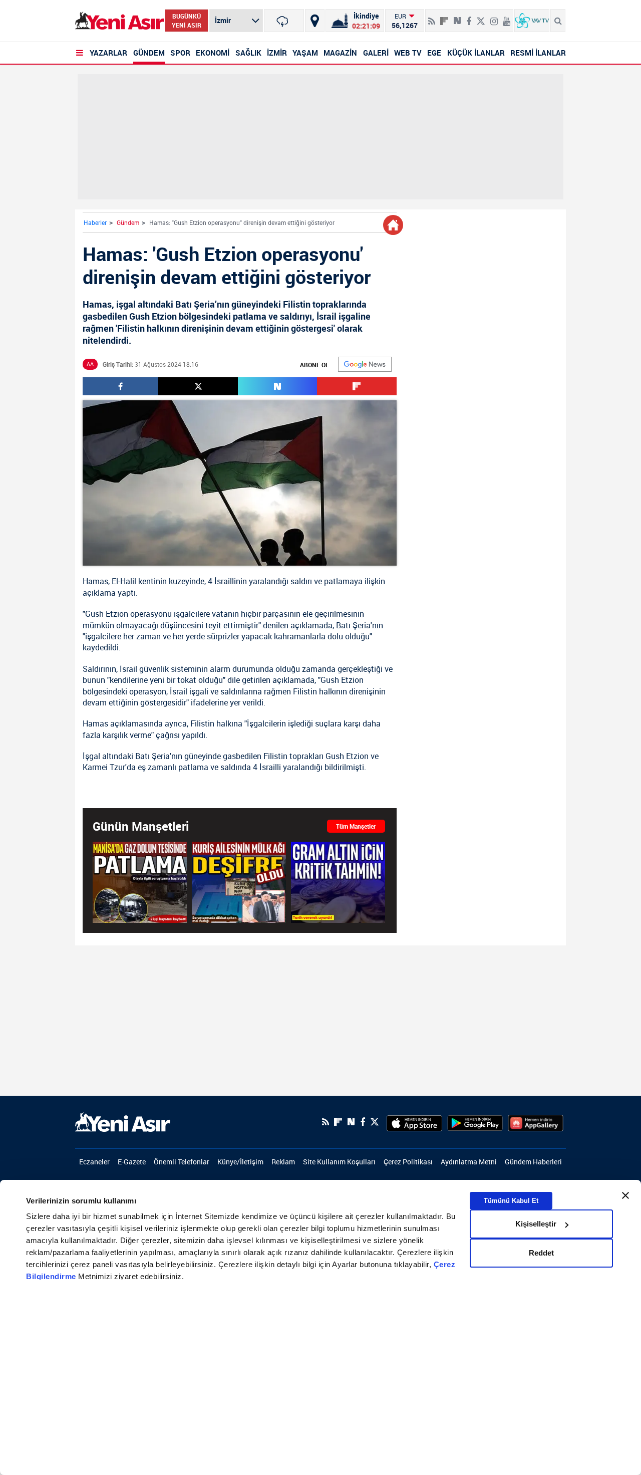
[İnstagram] (494, 17)
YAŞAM (305, 53)
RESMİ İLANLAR (538, 53)
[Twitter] (480, 17)
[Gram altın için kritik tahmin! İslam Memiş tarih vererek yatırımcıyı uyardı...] (338, 882)
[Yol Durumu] (314, 20)
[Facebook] (468, 17)
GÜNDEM (149, 53)
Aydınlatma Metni (469, 1161)
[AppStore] (414, 1121)
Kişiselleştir (535, 1223)
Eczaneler (94, 1161)
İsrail (128, 668)
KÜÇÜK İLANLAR (476, 53)
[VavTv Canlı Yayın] (532, 20)
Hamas (95, 581)
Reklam (283, 1161)
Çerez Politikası (408, 1161)
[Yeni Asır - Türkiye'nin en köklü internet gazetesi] (119, 21)
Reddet (541, 1253)
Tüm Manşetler (356, 826)
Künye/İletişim (240, 1161)
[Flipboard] (444, 18)
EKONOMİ (212, 53)
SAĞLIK (248, 53)
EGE (434, 53)
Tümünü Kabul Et (511, 1200)
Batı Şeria (353, 625)
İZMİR (277, 53)
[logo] (122, 1121)
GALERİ (376, 53)
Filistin (305, 691)
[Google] (365, 364)
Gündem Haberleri (533, 1161)
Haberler (95, 222)
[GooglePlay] (475, 1121)
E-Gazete (132, 1161)
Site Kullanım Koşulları (339, 1161)
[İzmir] (283, 21)
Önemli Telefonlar (181, 1161)
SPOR (180, 53)
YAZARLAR (108, 53)
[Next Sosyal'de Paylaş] (457, 17)
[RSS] (431, 17)
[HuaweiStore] (535, 1121)
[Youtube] (506, 17)
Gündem (128, 222)
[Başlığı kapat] (625, 1195)
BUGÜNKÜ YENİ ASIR (186, 20)
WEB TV (408, 53)
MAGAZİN (340, 53)
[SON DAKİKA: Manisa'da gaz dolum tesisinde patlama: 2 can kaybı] (140, 882)
